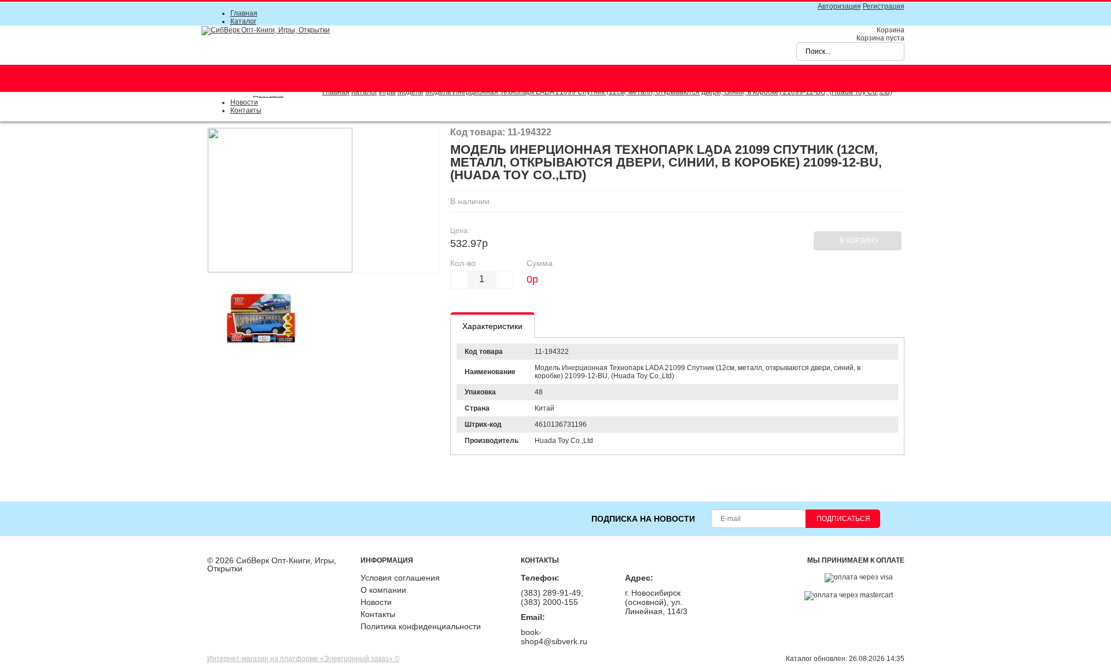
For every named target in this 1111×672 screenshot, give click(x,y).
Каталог (243, 21)
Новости (244, 102)
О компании (383, 590)
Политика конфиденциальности (420, 626)
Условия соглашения (400, 577)
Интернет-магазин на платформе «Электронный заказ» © (303, 659)
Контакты (246, 110)
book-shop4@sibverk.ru (554, 636)
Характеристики (492, 326)
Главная (243, 13)
